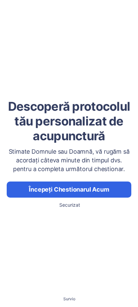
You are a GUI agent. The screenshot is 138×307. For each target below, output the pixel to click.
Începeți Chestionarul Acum (69, 189)
